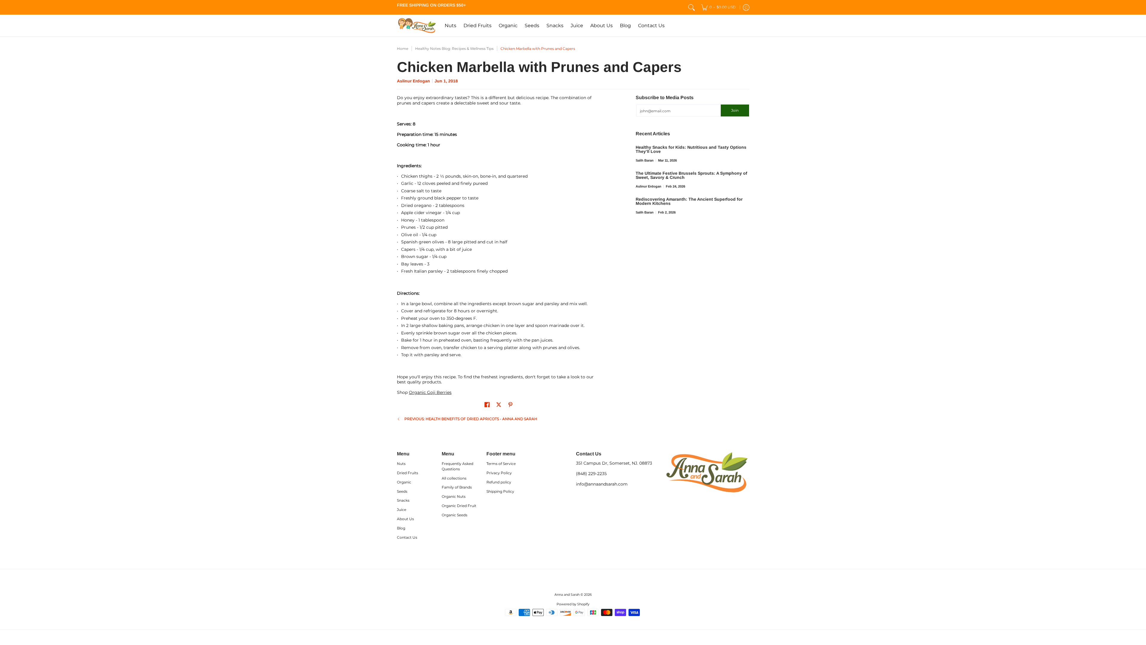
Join (735, 110)
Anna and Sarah (567, 595)
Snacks (403, 500)
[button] (487, 404)
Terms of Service (501, 463)
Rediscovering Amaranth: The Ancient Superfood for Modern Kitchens (689, 201)
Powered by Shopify (573, 604)
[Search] (691, 7)
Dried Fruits (407, 473)
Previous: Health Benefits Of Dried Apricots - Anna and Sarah (470, 419)
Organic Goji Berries (430, 392)
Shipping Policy (500, 491)
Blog (401, 528)
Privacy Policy (499, 473)
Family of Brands (457, 487)
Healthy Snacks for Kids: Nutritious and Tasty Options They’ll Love (691, 149)
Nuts (401, 463)
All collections (454, 478)
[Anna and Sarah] (416, 25)
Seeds (402, 491)
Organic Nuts (454, 496)
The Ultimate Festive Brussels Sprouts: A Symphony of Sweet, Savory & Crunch (691, 175)
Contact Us (407, 537)
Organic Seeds (454, 515)
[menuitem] (718, 7)
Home (402, 48)
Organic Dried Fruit (459, 505)
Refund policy (498, 482)
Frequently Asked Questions (457, 466)
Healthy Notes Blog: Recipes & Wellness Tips (454, 48)
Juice (401, 509)
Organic (404, 482)
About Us (405, 519)
